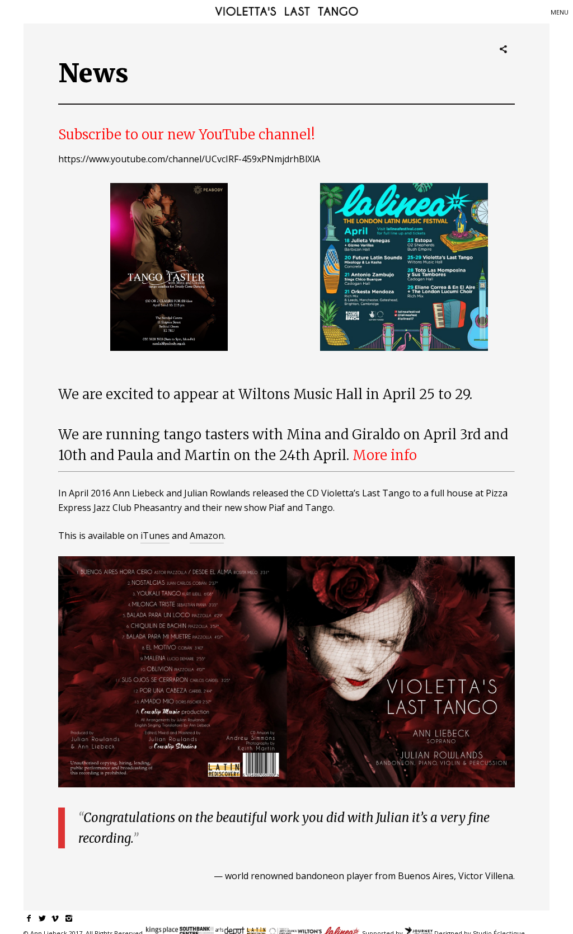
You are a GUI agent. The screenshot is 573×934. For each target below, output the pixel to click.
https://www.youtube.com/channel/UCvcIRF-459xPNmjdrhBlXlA (189, 159)
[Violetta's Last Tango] (286, 12)
